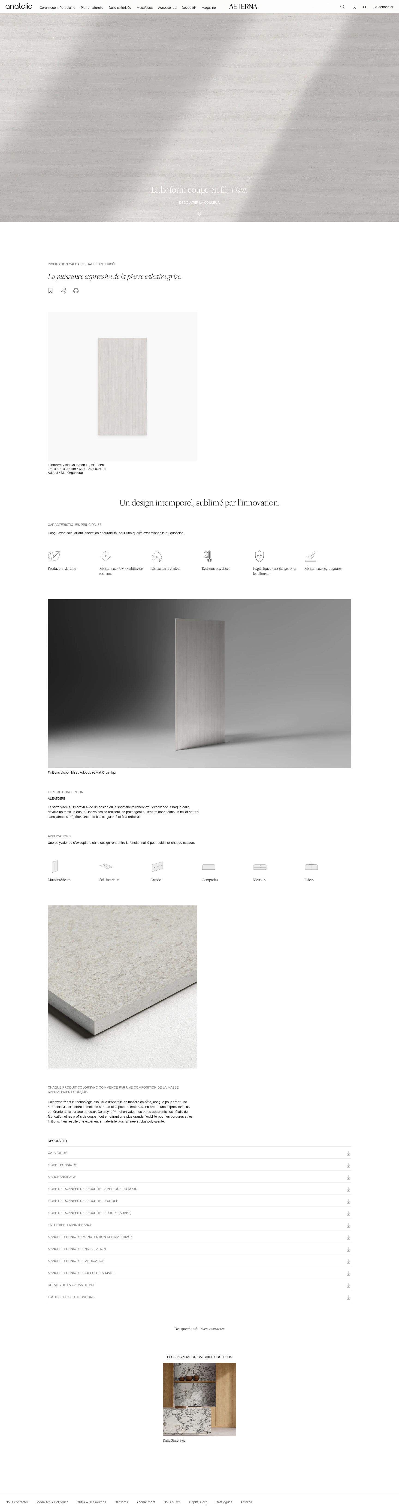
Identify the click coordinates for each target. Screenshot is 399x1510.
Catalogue (57, 1153)
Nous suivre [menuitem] (172, 1502)
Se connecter (383, 7)
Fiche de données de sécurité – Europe (83, 1201)
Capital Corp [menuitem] (198, 1502)
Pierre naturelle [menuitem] (92, 7)
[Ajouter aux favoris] (50, 291)
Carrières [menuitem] (121, 1502)
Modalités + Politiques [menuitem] (52, 1502)
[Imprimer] (76, 291)
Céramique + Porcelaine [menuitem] (57, 7)
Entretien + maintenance (70, 1225)
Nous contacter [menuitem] (17, 1502)
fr (365, 7)
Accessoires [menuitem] (167, 7)
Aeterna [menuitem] (246, 1502)
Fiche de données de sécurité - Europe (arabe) (89, 1213)
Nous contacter (212, 1328)
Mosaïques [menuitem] (145, 7)
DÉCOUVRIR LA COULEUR (199, 202)
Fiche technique (62, 1165)
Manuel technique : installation (77, 1249)
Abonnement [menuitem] (145, 1502)
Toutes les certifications (71, 1297)
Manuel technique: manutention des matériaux (90, 1237)
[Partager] (63, 290)
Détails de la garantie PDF (71, 1285)
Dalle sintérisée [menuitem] (120, 7)
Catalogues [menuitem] (224, 1502)
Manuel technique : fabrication (76, 1261)
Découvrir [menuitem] (189, 7)
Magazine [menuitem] (209, 7)
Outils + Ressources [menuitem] (91, 1502)
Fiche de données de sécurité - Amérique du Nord (92, 1189)
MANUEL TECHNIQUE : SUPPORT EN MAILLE (82, 1273)
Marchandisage (62, 1177)
